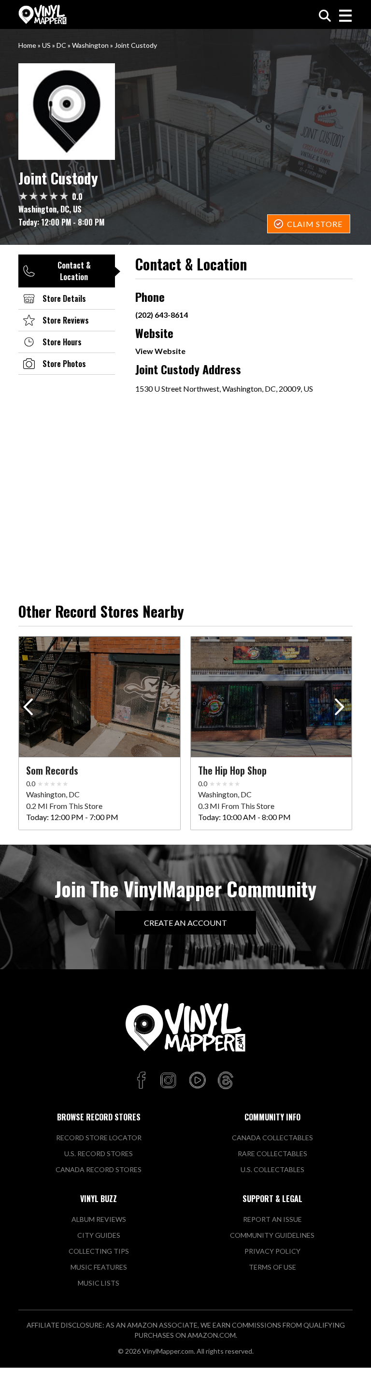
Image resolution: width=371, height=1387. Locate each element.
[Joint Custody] (185, 111)
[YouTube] (197, 1080)
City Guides (98, 1235)
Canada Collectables (272, 1137)
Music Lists (98, 1283)
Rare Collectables (272, 1153)
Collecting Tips (99, 1251)
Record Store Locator (99, 1137)
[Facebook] (143, 1080)
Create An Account (185, 922)
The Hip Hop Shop (232, 770)
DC (61, 45)
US (46, 45)
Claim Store (314, 223)
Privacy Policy (272, 1251)
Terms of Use (272, 1267)
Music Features (99, 1267)
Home (27, 45)
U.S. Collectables (272, 1169)
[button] (341, 709)
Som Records (52, 770)
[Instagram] (168, 1080)
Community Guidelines (272, 1235)
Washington (90, 45)
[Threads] (225, 1080)
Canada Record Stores (99, 1169)
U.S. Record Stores (98, 1153)
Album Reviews (98, 1219)
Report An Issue (272, 1219)
